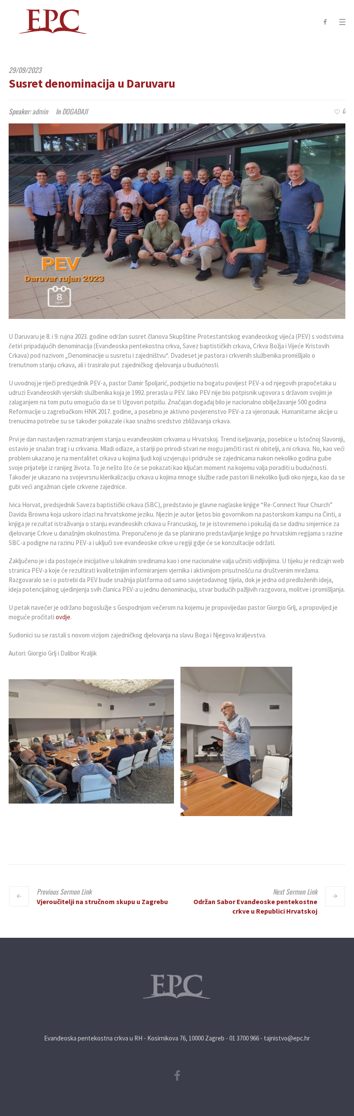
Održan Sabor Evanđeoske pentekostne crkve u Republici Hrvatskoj (255, 906)
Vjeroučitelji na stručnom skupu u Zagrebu (102, 901)
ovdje (63, 617)
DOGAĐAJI (75, 111)
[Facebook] (325, 22)
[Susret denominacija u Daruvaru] (177, 221)
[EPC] (177, 987)
